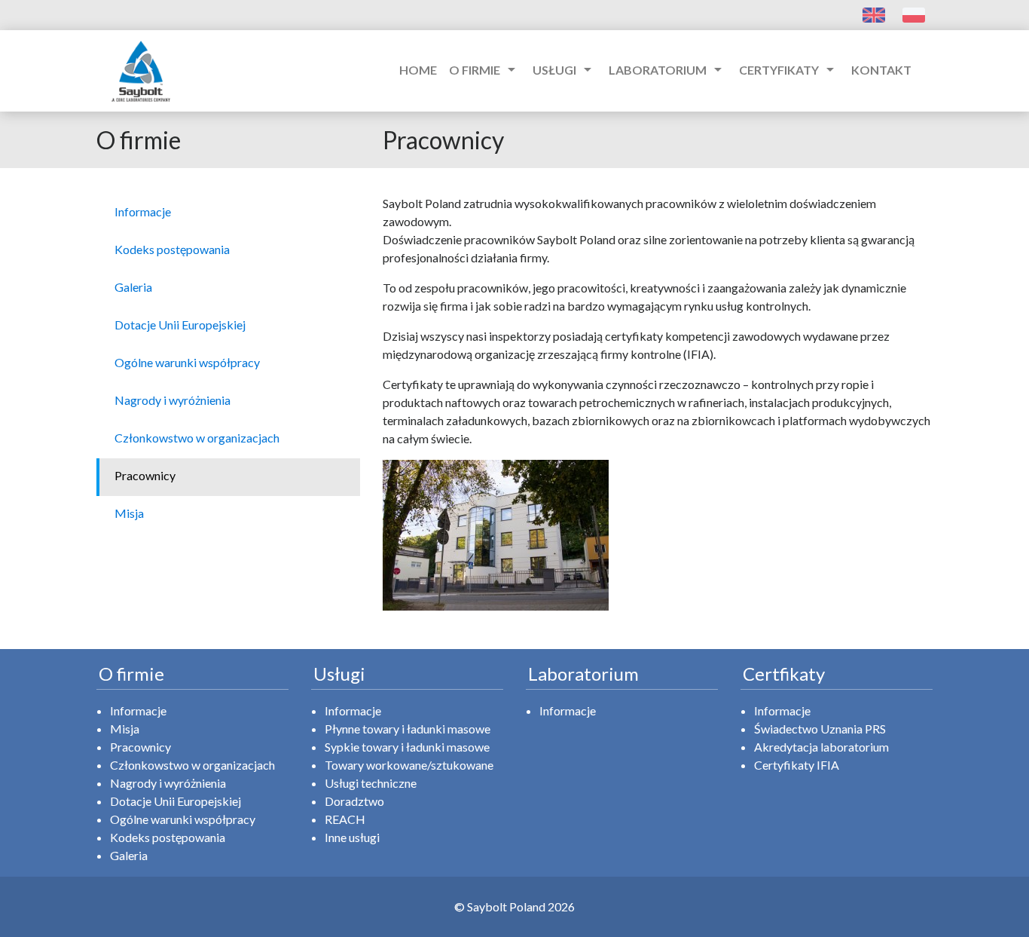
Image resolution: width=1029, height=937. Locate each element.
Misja (124, 728)
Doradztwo (354, 801)
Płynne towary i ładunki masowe (407, 728)
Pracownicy (140, 746)
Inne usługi (352, 837)
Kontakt (881, 70)
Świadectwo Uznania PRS (820, 728)
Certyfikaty (789, 69)
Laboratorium (668, 69)
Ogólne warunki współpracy (182, 819)
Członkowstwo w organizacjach (192, 765)
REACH (345, 819)
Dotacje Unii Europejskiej (175, 801)
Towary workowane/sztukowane (409, 765)
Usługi (565, 69)
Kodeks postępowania (167, 837)
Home (418, 70)
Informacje (138, 710)
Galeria (129, 855)
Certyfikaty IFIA (796, 765)
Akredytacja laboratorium (821, 746)
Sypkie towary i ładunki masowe (407, 746)
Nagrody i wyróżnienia (168, 783)
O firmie (485, 69)
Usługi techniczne (371, 783)
